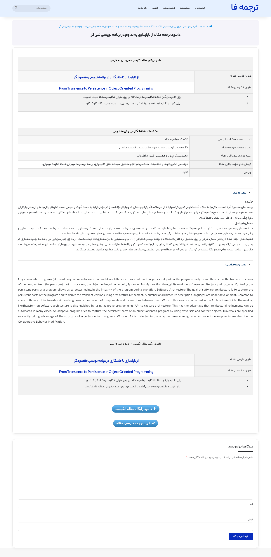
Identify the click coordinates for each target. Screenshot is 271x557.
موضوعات (185, 8)
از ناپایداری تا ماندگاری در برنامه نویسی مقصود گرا (106, 77)
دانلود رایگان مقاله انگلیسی (133, 408)
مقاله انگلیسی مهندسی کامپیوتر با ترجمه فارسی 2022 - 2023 (177, 27)
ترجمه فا (201, 8)
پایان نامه (142, 8)
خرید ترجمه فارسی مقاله (133, 423)
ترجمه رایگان (169, 8)
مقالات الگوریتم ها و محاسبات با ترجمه (131, 27)
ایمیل (250, 520)
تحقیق (155, 8)
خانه (208, 27)
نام (251, 504)
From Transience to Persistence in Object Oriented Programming (106, 89)
